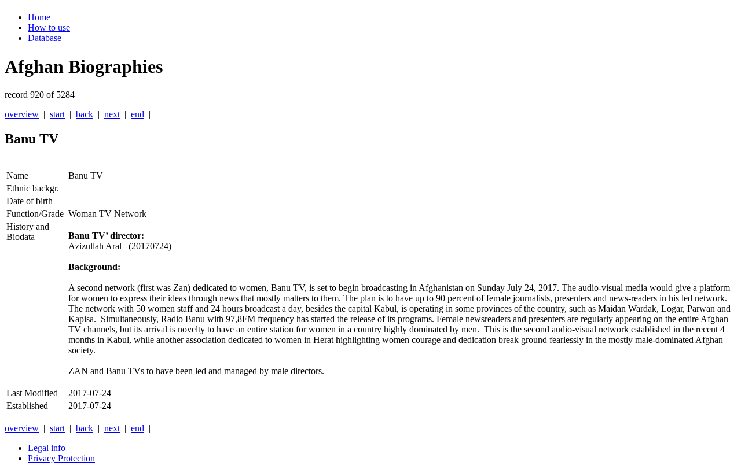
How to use (49, 27)
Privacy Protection (61, 458)
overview (22, 114)
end (137, 114)
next (112, 114)
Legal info (46, 448)
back (84, 114)
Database (44, 38)
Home (39, 17)
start (57, 114)
